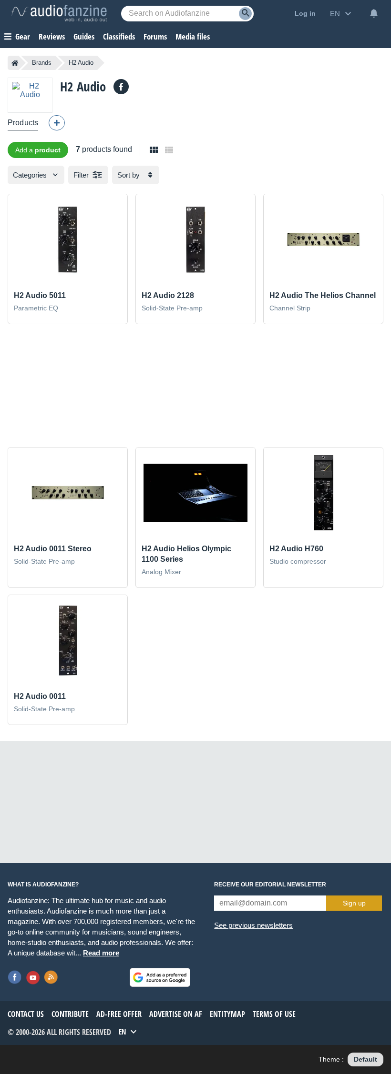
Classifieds (119, 36)
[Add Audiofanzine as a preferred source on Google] (160, 977)
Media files (192, 36)
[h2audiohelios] (121, 86)
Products (23, 123)
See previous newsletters (253, 925)
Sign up (354, 903)
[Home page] (15, 63)
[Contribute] (57, 122)
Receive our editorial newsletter (270, 884)
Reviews (52, 36)
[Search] (245, 13)
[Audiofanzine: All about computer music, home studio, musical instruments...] (59, 13)
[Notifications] (374, 13)
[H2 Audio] (30, 95)
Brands (41, 62)
